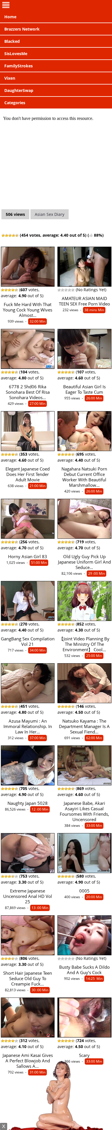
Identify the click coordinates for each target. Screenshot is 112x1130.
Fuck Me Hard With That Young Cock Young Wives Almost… (27, 309)
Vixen (9, 78)
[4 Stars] (13, 235)
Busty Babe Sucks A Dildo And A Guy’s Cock (84, 970)
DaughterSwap (18, 90)
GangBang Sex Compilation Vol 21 (28, 641)
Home (10, 16)
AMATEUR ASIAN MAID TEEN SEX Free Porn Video (84, 301)
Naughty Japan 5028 (27, 803)
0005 (84, 891)
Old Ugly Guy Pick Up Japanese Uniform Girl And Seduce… (84, 562)
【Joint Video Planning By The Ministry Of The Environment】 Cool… (84, 644)
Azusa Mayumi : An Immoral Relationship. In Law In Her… (27, 726)
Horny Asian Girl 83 (27, 557)
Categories (14, 102)
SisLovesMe (15, 53)
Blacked (12, 41)
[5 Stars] (17, 235)
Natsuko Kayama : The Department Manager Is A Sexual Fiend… (84, 726)
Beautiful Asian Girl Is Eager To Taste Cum (84, 389)
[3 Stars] (10, 235)
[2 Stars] (6, 235)
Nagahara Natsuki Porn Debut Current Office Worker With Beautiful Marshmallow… (84, 477)
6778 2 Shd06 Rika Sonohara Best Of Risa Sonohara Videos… (28, 392)
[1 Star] (3, 235)
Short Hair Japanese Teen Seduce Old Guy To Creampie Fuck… (27, 978)
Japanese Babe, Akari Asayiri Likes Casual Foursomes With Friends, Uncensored (84, 811)
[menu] (56, 5)
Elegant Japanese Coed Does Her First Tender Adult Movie (27, 474)
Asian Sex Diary (49, 214)
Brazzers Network (22, 29)
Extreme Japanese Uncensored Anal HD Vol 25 (27, 896)
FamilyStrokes (18, 66)
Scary (84, 1055)
